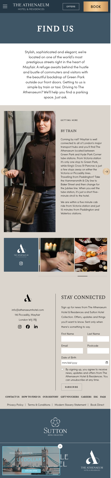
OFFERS (70, 6)
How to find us (31, 396)
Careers (86, 396)
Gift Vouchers (70, 396)
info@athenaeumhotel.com (28, 310)
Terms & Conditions (39, 404)
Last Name (93, 333)
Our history (50, 396)
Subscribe (71, 387)
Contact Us (12, 396)
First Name (67, 333)
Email (64, 345)
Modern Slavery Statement (70, 404)
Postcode (92, 345)
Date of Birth (68, 357)
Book (96, 6)
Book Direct (97, 404)
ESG (96, 396)
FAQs (103, 396)
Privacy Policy (15, 404)
